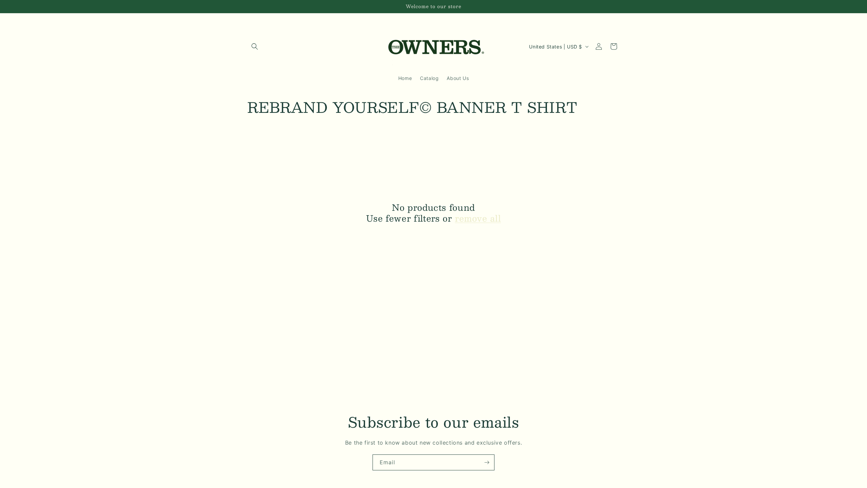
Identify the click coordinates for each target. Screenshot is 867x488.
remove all (478, 218)
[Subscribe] (486, 462)
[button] (254, 46)
